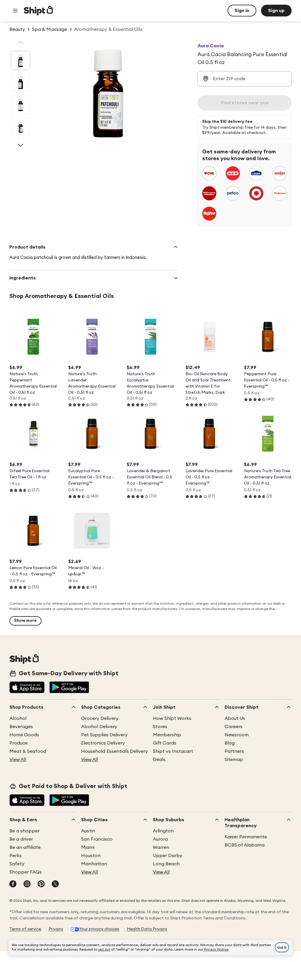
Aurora (160, 839)
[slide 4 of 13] (20, 126)
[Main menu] (15, 10)
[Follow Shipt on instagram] (27, 884)
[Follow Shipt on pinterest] (41, 884)
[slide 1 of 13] (20, 60)
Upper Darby (167, 855)
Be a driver (21, 839)
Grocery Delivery (99, 718)
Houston (91, 855)
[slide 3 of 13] (20, 104)
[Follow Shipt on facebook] (12, 884)
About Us (235, 718)
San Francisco (97, 839)
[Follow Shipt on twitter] (55, 884)
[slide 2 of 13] (20, 82)
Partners (234, 751)
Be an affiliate (25, 847)
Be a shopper (24, 831)
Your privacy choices (99, 929)
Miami (87, 847)
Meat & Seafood (27, 751)
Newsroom (237, 735)
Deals (159, 759)
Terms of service (25, 929)
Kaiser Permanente (246, 836)
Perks (15, 855)
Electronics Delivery (103, 743)
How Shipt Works (172, 718)
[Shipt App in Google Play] (69, 687)
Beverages (21, 726)
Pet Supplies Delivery (104, 735)
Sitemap (234, 759)
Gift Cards (164, 743)
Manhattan (94, 864)
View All (17, 759)
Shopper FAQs (25, 872)
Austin (88, 831)
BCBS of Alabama (245, 845)
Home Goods (24, 735)
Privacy (56, 929)
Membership (167, 735)
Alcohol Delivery (99, 726)
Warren (161, 847)
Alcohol (17, 718)
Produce (18, 743)
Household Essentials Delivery (114, 751)
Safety (16, 864)
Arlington (163, 831)
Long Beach (166, 864)
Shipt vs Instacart (173, 751)
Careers (234, 726)
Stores (160, 726)
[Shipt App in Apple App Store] (27, 687)
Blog (230, 743)
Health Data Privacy (147, 929)
